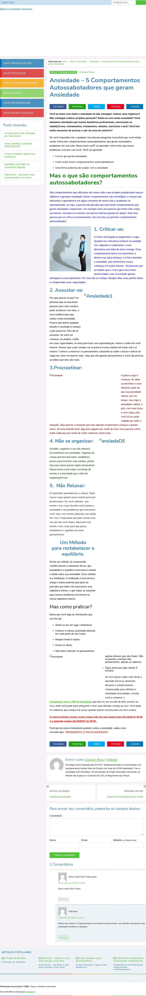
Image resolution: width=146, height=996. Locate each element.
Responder (63, 899)
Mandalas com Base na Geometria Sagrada (17, 165)
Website (111, 760)
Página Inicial (8, 2)
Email (84, 840)
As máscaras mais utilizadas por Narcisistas (20, 134)
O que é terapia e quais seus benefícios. (20, 155)
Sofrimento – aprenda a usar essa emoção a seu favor (20, 176)
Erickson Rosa (94, 760)
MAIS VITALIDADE (14, 73)
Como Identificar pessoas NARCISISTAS (18, 145)
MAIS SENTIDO (12, 93)
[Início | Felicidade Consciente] (16, 9)
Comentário (56, 815)
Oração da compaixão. (60, 796)
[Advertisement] (73, 32)
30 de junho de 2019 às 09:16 (71, 883)
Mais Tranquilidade (64, 72)
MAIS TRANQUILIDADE (17, 63)
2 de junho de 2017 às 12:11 (71, 917)
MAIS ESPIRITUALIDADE (18, 113)
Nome (53, 840)
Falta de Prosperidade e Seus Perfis (125, 796)
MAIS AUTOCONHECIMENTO (20, 83)
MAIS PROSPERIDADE (16, 103)
